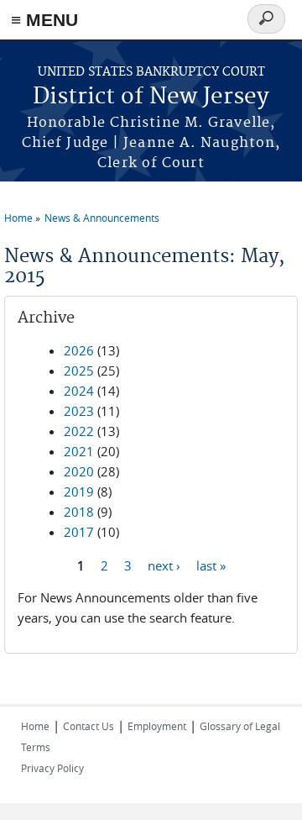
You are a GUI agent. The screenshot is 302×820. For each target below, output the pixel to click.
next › (164, 564)
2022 (79, 431)
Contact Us (88, 726)
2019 (79, 491)
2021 (79, 451)
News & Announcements (101, 217)
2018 (79, 511)
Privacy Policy (52, 768)
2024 (79, 390)
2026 (79, 350)
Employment (157, 726)
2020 (79, 471)
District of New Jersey (151, 97)
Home (18, 217)
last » (211, 564)
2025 (79, 370)
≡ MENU (44, 19)
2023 (79, 410)
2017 (79, 531)
